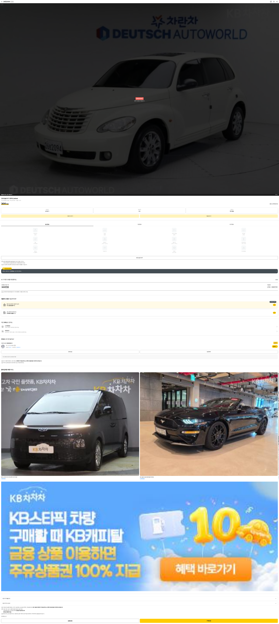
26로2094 (8, 1)
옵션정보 (47, 224)
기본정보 (139, 224)
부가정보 (232, 224)
